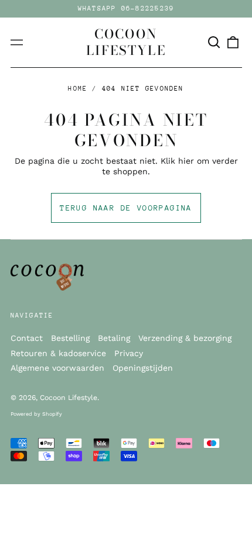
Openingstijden (143, 367)
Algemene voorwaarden (57, 367)
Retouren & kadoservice (58, 353)
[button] (214, 42)
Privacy (128, 353)
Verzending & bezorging (184, 338)
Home (77, 88)
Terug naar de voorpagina (126, 207)
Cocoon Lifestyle (126, 42)
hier (186, 160)
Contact (27, 338)
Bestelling (70, 338)
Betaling (114, 338)
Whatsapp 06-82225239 (126, 8)
